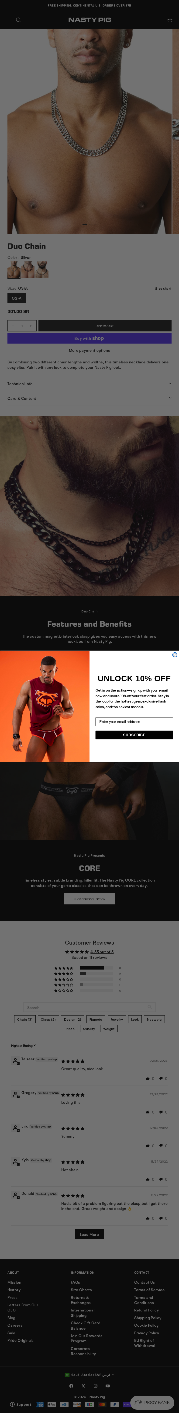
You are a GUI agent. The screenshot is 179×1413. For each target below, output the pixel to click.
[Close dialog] (174, 655)
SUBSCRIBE (134, 735)
